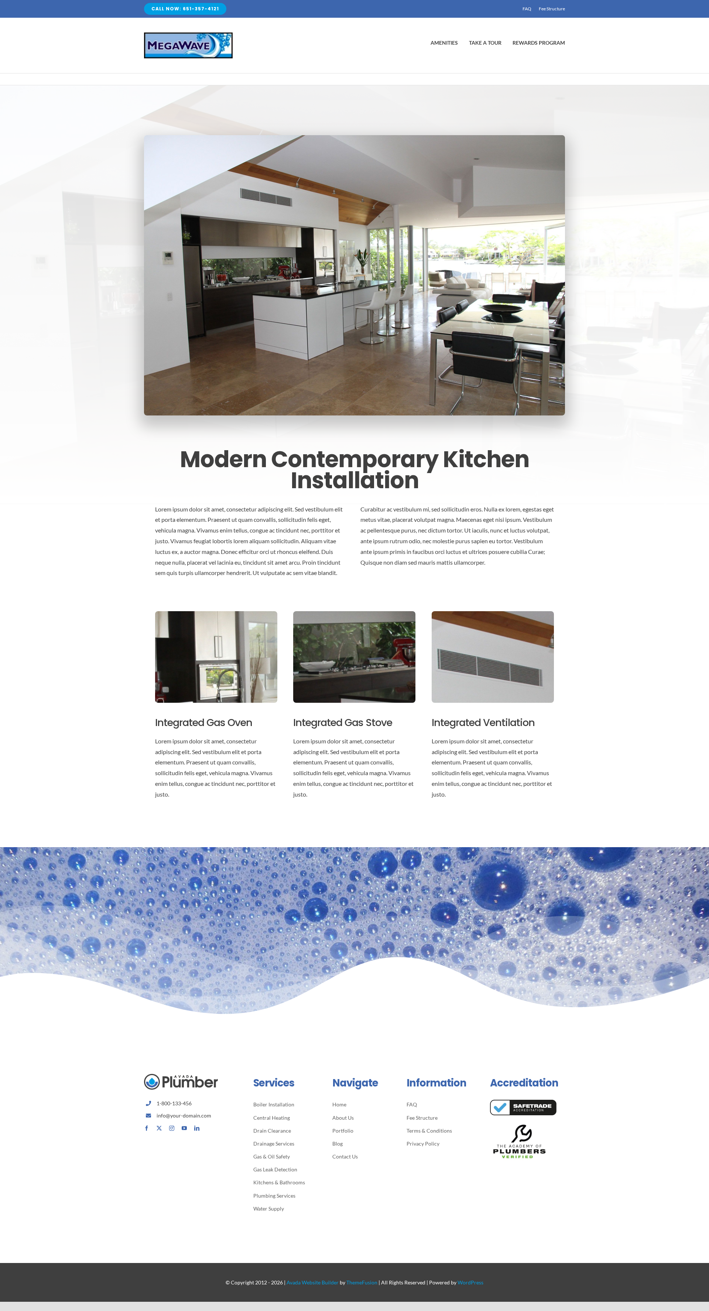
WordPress (470, 1282)
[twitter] (159, 1128)
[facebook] (146, 1128)
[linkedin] (196, 1128)
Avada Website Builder (313, 1282)
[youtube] (184, 1128)
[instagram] (171, 1128)
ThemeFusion (361, 1282)
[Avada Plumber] (188, 35)
